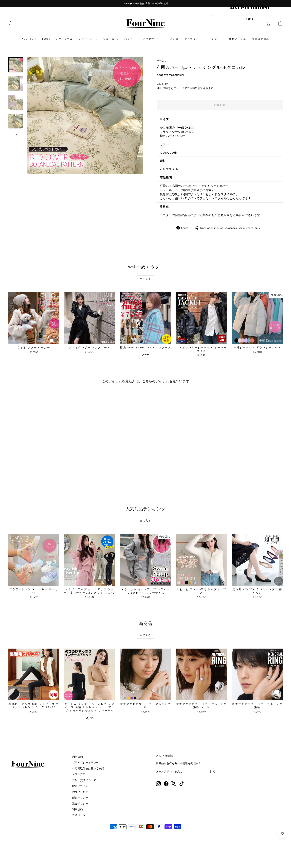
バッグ (129, 38)
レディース (86, 38)
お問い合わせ (80, 791)
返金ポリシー (80, 803)
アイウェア (192, 38)
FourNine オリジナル (57, 38)
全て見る (145, 278)
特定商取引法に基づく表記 (88, 768)
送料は (166, 88)
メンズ (174, 38)
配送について (80, 785)
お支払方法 (79, 774)
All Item (29, 38)
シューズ (109, 38)
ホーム (161, 60)
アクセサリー (152, 38)
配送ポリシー (80, 797)
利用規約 (77, 756)
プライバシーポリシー (85, 762)
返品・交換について (84, 780)
